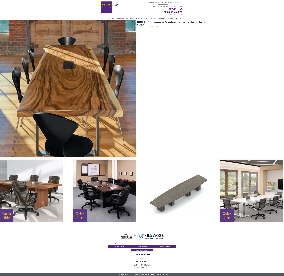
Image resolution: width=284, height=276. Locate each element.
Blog (171, 243)
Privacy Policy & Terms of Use (134, 274)
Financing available (176, 14)
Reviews (170, 18)
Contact (179, 18)
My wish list (175, 9)
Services (111, 18)
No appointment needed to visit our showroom (167, 6)
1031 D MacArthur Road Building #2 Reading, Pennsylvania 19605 (142, 255)
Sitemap (147, 274)
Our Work (153, 18)
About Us (162, 18)
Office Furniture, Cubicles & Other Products (132, 18)
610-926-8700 (142, 261)
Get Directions (178, 2)
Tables (165, 26)
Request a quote (173, 12)
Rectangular (157, 26)
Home (103, 18)
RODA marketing (163, 274)
